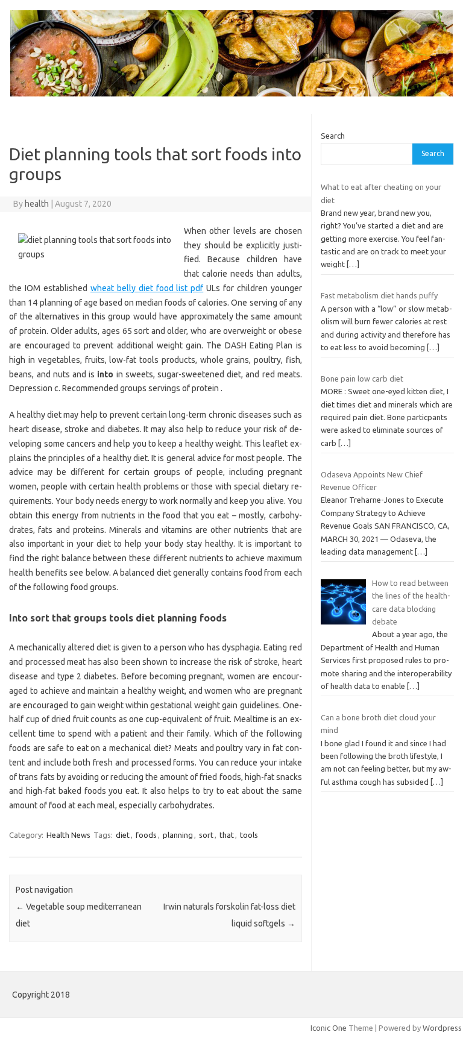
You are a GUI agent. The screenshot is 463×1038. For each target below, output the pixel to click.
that (226, 835)
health (37, 204)
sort (206, 835)
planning (178, 835)
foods (146, 835)
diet (123, 835)
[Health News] (231, 93)
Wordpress (442, 1028)
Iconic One (328, 1028)
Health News (68, 835)
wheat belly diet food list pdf (146, 288)
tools (249, 835)
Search (333, 135)
